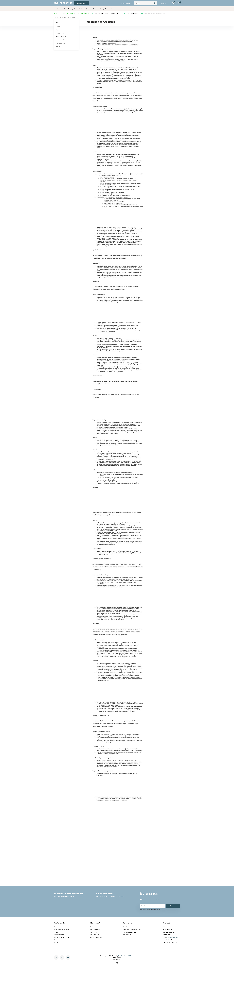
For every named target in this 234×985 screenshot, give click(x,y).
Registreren (93, 927)
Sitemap (58, 46)
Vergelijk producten (96, 937)
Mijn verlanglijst (94, 934)
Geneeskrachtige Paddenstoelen (73, 9)
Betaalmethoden (61, 36)
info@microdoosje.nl (174, 937)
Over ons (59, 26)
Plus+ (125, 956)
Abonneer (173, 906)
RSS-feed (131, 956)
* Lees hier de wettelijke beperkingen (150, 909)
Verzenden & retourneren (63, 40)
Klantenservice (125, 3)
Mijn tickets (93, 932)
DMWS (120, 956)
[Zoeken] (155, 3)
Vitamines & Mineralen (91, 9)
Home (56, 17)
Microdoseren (58, 9)
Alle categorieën (80, 3)
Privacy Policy (60, 33)
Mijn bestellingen (95, 929)
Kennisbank (114, 9)
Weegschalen (104, 9)
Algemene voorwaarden (63, 30)
